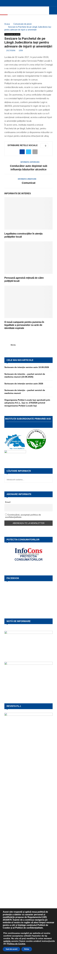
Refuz (26, 949)
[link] (7, 941)
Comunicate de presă (12, 34)
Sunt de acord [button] (11, 949)
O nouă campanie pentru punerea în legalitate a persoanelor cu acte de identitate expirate (24, 325)
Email (8, 502)
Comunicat (28, 182)
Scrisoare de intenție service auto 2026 (23, 383)
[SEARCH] (50, 480)
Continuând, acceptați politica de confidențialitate (23, 516)
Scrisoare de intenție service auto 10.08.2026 (26, 367)
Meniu (13, 345)
